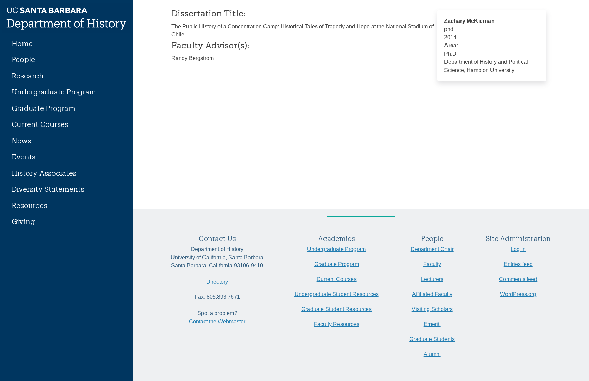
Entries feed (518, 264)
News (21, 140)
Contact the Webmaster (217, 321)
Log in (518, 249)
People (23, 59)
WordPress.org (518, 294)
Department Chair (432, 249)
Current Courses (40, 124)
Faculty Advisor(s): (210, 45)
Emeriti (432, 324)
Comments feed (518, 279)
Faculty (432, 264)
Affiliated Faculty (432, 294)
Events (23, 156)
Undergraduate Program (54, 91)
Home (22, 43)
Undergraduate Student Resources (336, 294)
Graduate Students (432, 339)
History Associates (44, 172)
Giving (23, 221)
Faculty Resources (336, 324)
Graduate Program (43, 108)
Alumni (432, 354)
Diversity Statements (48, 189)
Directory (217, 282)
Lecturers (432, 279)
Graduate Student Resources (336, 309)
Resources (29, 205)
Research (28, 75)
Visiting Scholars (432, 309)
